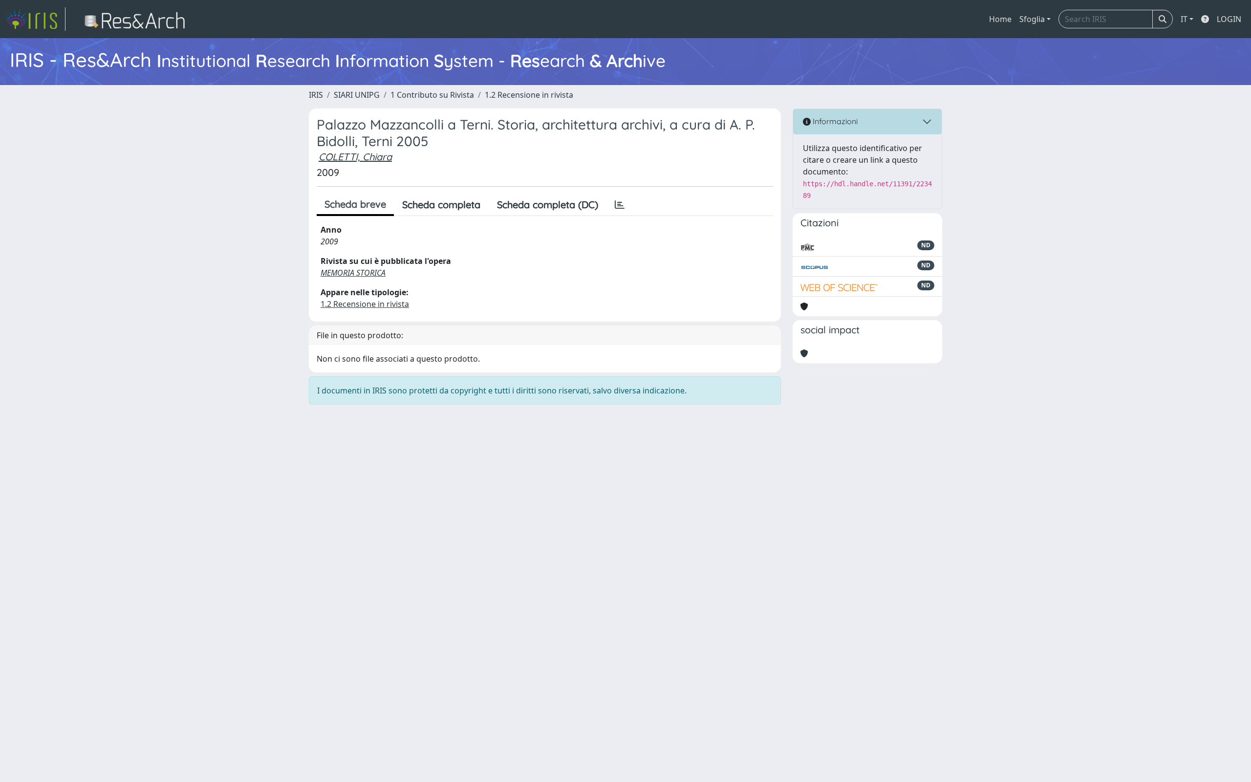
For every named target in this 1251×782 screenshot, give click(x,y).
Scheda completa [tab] (441, 204)
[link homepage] (35, 19)
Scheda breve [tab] (355, 204)
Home (1000, 19)
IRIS (316, 94)
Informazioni (834, 121)
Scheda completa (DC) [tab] (547, 204)
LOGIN (1229, 19)
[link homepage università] (137, 19)
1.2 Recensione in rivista (529, 94)
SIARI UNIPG (357, 94)
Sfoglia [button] (1032, 19)
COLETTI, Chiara (355, 157)
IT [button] (1184, 19)
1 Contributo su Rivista (432, 94)
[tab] (619, 205)
